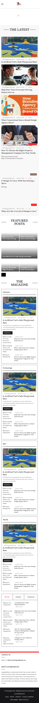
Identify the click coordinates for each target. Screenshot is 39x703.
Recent (7, 597)
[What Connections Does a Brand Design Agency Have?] (28, 234)
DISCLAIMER (14, 699)
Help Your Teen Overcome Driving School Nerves (9, 239)
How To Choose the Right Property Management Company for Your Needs (25, 358)
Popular (18, 597)
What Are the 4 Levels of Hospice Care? (19, 211)
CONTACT (18, 696)
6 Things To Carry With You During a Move (27, 270)
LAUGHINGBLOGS (19, 694)
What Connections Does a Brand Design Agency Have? (27, 239)
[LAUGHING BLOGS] (19, 4)
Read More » (7, 333)
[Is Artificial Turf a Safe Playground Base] (19, 249)
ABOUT (12, 696)
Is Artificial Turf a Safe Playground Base (19, 62)
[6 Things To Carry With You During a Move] (28, 265)
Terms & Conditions (28, 696)
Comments (30, 597)
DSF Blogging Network (8, 59)
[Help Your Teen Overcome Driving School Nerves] (10, 234)
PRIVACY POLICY (24, 699)
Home (7, 696)
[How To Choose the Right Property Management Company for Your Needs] (10, 265)
